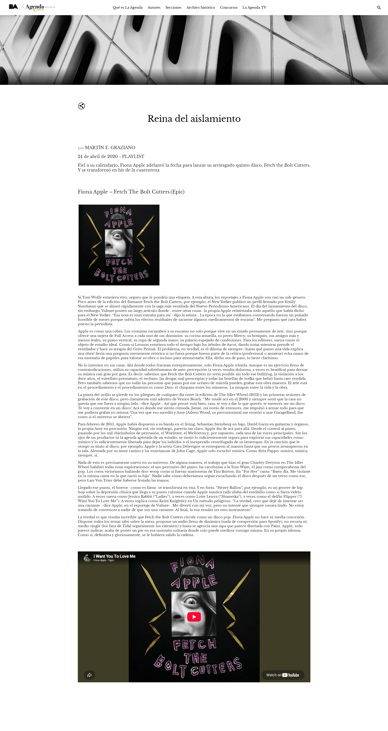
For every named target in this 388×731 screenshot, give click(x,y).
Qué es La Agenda (128, 7)
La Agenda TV (254, 7)
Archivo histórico (201, 7)
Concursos (228, 7)
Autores (154, 7)
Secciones (173, 7)
